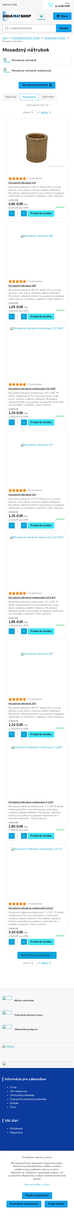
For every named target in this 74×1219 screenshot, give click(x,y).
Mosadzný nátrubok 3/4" (22, 703)
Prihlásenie (16, 1128)
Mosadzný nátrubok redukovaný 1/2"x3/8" (32, 388)
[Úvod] (16, 16)
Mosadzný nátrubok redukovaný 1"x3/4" (31, 802)
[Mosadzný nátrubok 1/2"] (37, 459)
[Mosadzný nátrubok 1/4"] (37, 147)
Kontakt (14, 1103)
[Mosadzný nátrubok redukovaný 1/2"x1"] (37, 873)
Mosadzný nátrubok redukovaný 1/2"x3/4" (32, 597)
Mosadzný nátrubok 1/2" (22, 494)
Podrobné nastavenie (24, 1204)
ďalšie (44, 112)
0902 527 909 (9, 4)
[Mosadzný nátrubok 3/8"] (37, 250)
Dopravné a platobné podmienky (28, 1099)
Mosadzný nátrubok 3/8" (22, 285)
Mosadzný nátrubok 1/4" (22, 182)
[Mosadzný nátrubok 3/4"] (37, 668)
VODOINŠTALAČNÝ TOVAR (26, 38)
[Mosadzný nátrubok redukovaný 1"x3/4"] (37, 771)
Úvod (4, 38)
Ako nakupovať (18, 1091)
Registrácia (16, 1132)
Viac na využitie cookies (37, 1184)
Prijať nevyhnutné (37, 1195)
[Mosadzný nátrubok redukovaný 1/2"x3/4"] (37, 562)
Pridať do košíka (41, 213)
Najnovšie (10, 97)
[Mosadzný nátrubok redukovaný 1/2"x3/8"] (37, 353)
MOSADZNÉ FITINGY (55, 38)
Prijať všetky (56, 1204)
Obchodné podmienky (22, 1095)
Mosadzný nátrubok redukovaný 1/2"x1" (31, 908)
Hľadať (63, 28)
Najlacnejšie (29, 97)
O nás (13, 1087)
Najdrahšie (48, 97)
